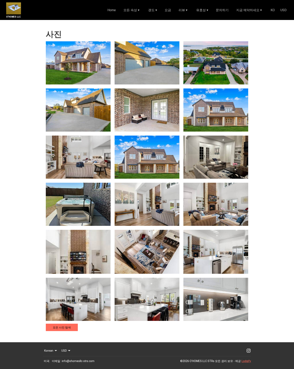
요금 (168, 10)
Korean (48, 350)
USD (283, 10)
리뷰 (183, 10)
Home (111, 10)
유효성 (202, 10)
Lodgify (246, 361)
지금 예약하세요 (249, 10)
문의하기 (222, 10)
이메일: (56, 361)
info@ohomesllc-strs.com (78, 361)
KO (273, 10)
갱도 (152, 10)
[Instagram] (248, 350)
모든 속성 (131, 10)
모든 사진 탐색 (62, 327)
